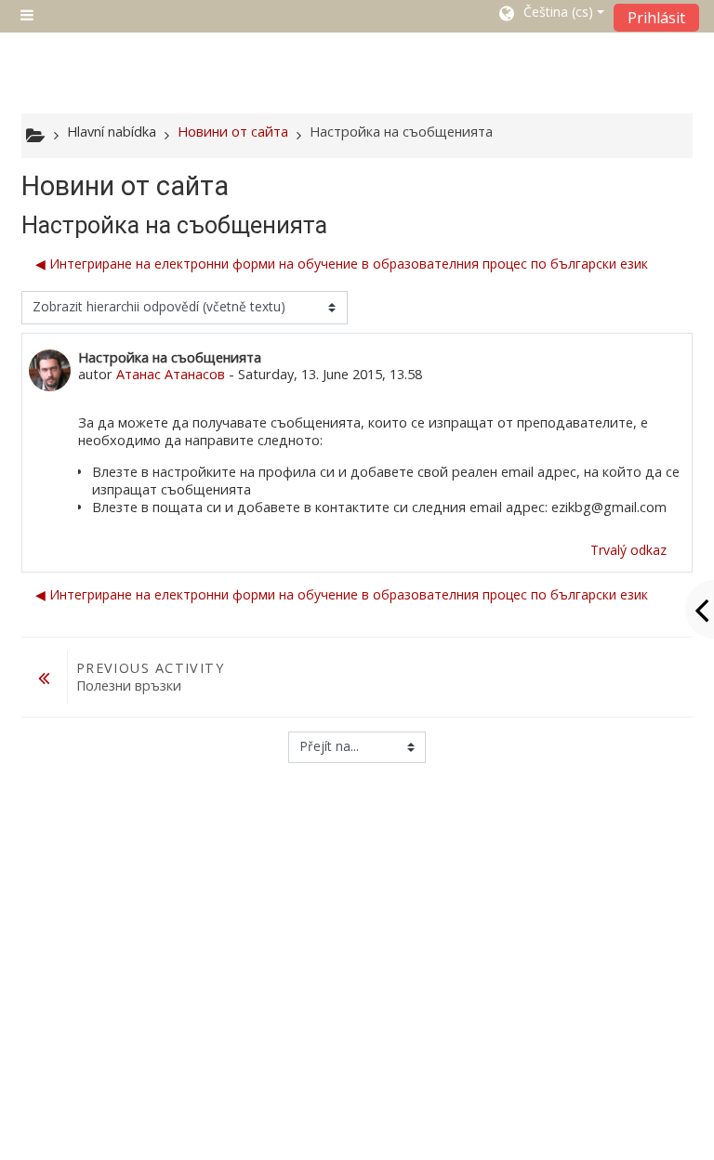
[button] (550, 16)
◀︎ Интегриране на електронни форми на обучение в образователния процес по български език (341, 263)
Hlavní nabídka (111, 131)
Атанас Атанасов (170, 374)
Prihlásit (656, 17)
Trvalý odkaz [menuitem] (628, 550)
